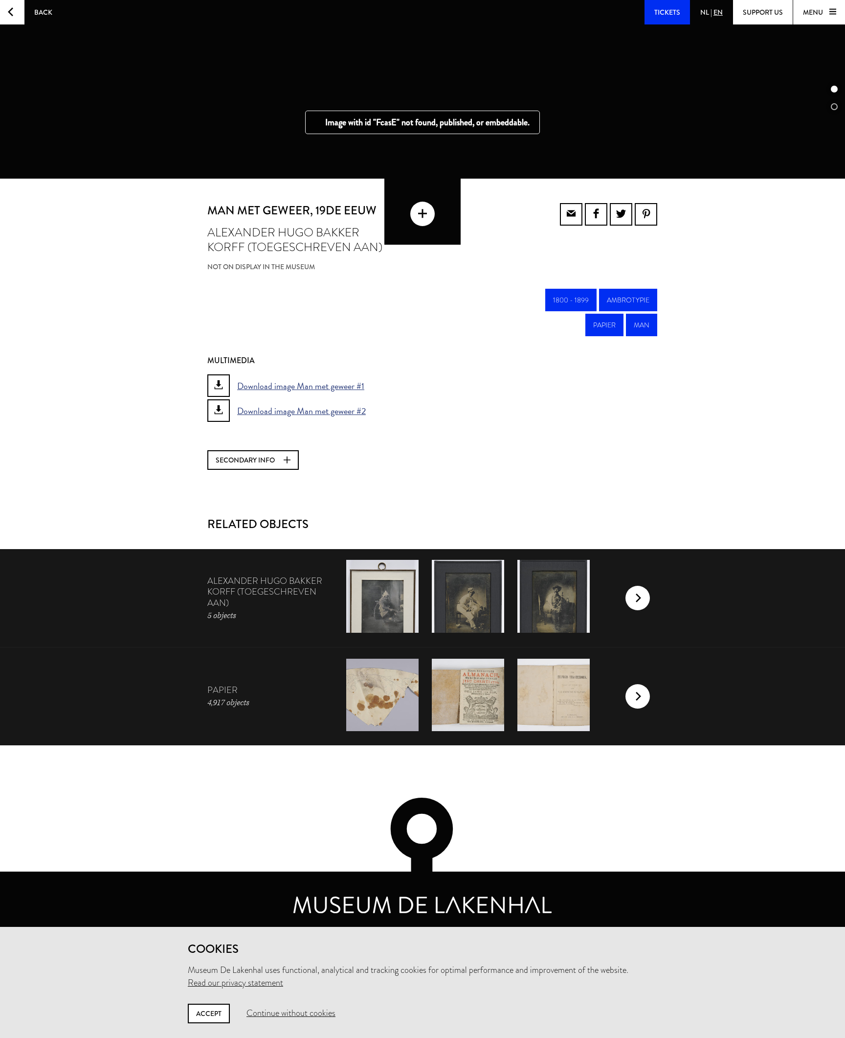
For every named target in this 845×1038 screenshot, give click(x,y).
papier (604, 325)
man (641, 325)
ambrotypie (628, 300)
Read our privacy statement (235, 982)
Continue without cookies (290, 1013)
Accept (209, 1013)
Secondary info (246, 460)
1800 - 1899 (571, 300)
